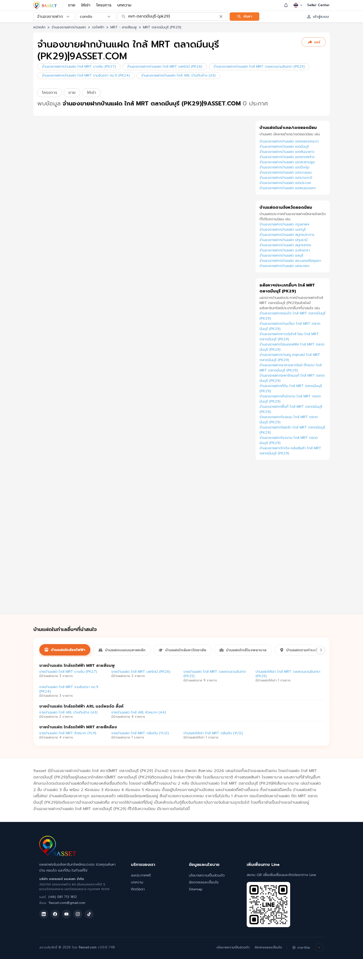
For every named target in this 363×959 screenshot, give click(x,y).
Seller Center (318, 5)
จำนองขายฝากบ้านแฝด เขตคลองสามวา (289, 141)
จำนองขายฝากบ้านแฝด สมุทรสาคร (285, 245)
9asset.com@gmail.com (67, 902)
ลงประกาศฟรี (141, 875)
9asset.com (88, 947)
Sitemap (195, 889)
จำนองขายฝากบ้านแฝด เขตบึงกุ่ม (284, 167)
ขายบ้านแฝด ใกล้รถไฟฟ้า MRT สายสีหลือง (78, 727)
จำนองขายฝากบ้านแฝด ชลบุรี (281, 255)
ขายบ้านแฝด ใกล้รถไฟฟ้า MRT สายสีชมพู (77, 666)
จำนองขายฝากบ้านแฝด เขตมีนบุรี (284, 146)
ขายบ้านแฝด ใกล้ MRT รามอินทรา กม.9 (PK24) (68, 689)
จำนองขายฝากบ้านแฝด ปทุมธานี (283, 240)
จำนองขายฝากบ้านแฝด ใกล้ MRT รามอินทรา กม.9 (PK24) (86, 75)
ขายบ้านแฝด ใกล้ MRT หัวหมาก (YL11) (67, 733)
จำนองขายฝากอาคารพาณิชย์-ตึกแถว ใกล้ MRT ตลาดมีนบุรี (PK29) (291, 368)
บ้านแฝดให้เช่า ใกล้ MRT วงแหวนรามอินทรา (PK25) (288, 674)
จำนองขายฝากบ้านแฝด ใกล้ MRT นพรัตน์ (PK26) (164, 66)
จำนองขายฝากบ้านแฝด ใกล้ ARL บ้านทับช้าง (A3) (178, 75)
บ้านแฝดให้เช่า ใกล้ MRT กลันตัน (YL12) (213, 733)
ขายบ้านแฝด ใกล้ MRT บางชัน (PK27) (68, 671)
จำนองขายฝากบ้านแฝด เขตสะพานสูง (287, 162)
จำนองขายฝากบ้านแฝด (69, 27)
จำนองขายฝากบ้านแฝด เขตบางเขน (286, 172)
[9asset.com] (57, 855)
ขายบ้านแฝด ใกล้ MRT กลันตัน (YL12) (140, 733)
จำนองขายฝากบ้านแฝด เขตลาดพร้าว (287, 157)
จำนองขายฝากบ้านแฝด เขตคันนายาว (287, 151)
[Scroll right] (321, 650)
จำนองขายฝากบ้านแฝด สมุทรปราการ (287, 234)
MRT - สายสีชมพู (123, 27)
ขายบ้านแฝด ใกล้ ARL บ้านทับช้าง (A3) (68, 712)
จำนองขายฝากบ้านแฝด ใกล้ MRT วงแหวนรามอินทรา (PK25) (259, 66)
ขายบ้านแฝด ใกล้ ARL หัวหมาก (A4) (138, 712)
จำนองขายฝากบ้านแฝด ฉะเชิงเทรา (285, 250)
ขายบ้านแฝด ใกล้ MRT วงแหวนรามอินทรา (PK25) (214, 674)
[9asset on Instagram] (77, 914)
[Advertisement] (293, 542)
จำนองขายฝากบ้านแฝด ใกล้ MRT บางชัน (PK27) (79, 66)
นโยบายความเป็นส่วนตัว (207, 875)
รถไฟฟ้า (98, 27)
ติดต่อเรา (138, 889)
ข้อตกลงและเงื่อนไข (204, 882)
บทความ (124, 5)
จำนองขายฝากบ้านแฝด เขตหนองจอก (288, 188)
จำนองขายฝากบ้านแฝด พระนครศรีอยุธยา (290, 260)
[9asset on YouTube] (66, 914)
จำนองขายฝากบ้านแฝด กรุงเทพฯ (284, 224)
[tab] (64, 649)
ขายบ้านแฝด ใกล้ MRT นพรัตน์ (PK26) (140, 671)
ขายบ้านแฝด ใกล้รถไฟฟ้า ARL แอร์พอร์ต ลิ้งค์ (81, 706)
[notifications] (285, 5)
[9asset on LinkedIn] (43, 914)
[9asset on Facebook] (55, 914)
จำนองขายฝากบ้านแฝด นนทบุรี (283, 229)
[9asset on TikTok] (89, 914)
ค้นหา (247, 16)
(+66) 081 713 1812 (62, 897)
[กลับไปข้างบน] (319, 947)
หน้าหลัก (39, 27)
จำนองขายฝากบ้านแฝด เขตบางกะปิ (286, 177)
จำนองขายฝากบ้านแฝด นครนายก (284, 265)
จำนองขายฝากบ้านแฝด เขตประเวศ (285, 182)
